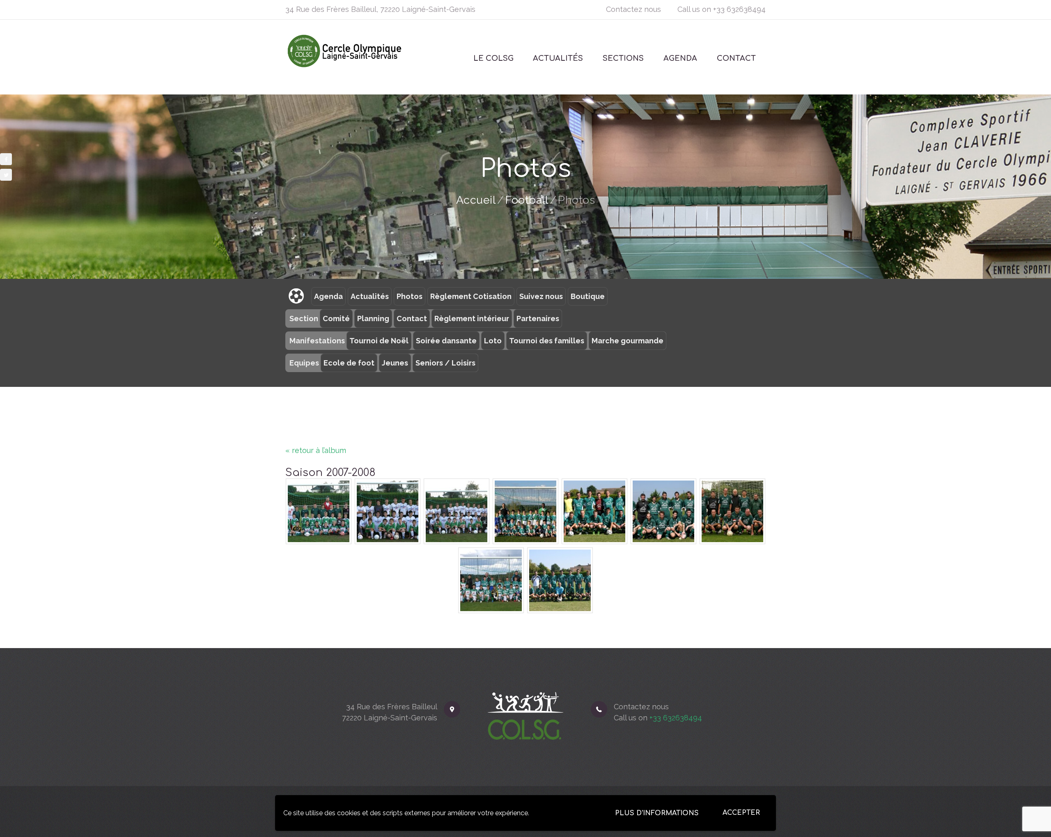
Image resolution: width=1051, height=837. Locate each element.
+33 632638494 (739, 9)
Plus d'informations (657, 813)
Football (526, 199)
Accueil (476, 199)
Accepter (741, 812)
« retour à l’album (315, 450)
